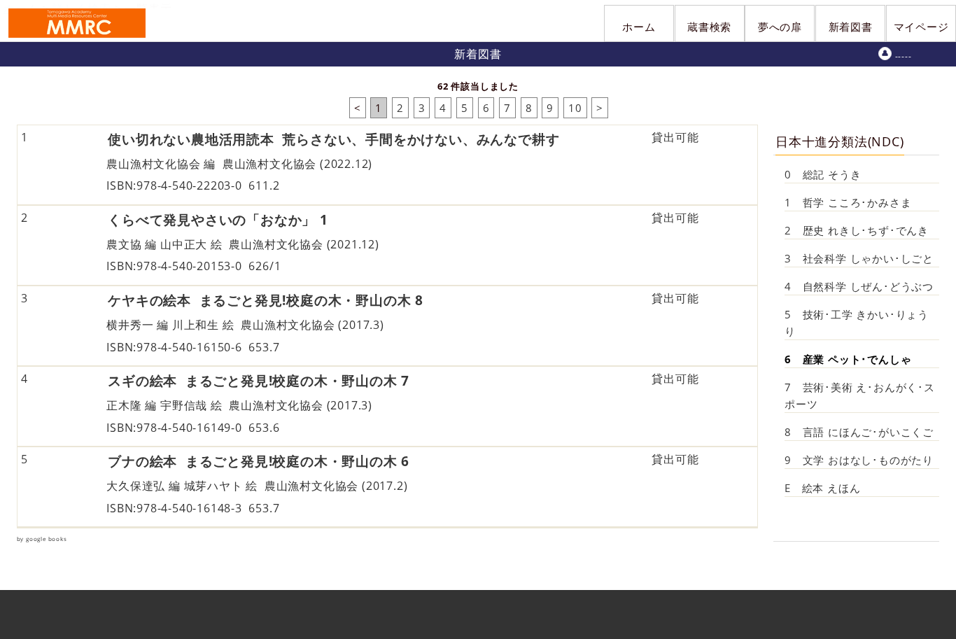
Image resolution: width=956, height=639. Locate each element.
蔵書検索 (709, 27)
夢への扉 (780, 27)
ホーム (638, 27)
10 (575, 108)
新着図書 (851, 27)
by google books (42, 538)
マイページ (921, 27)
